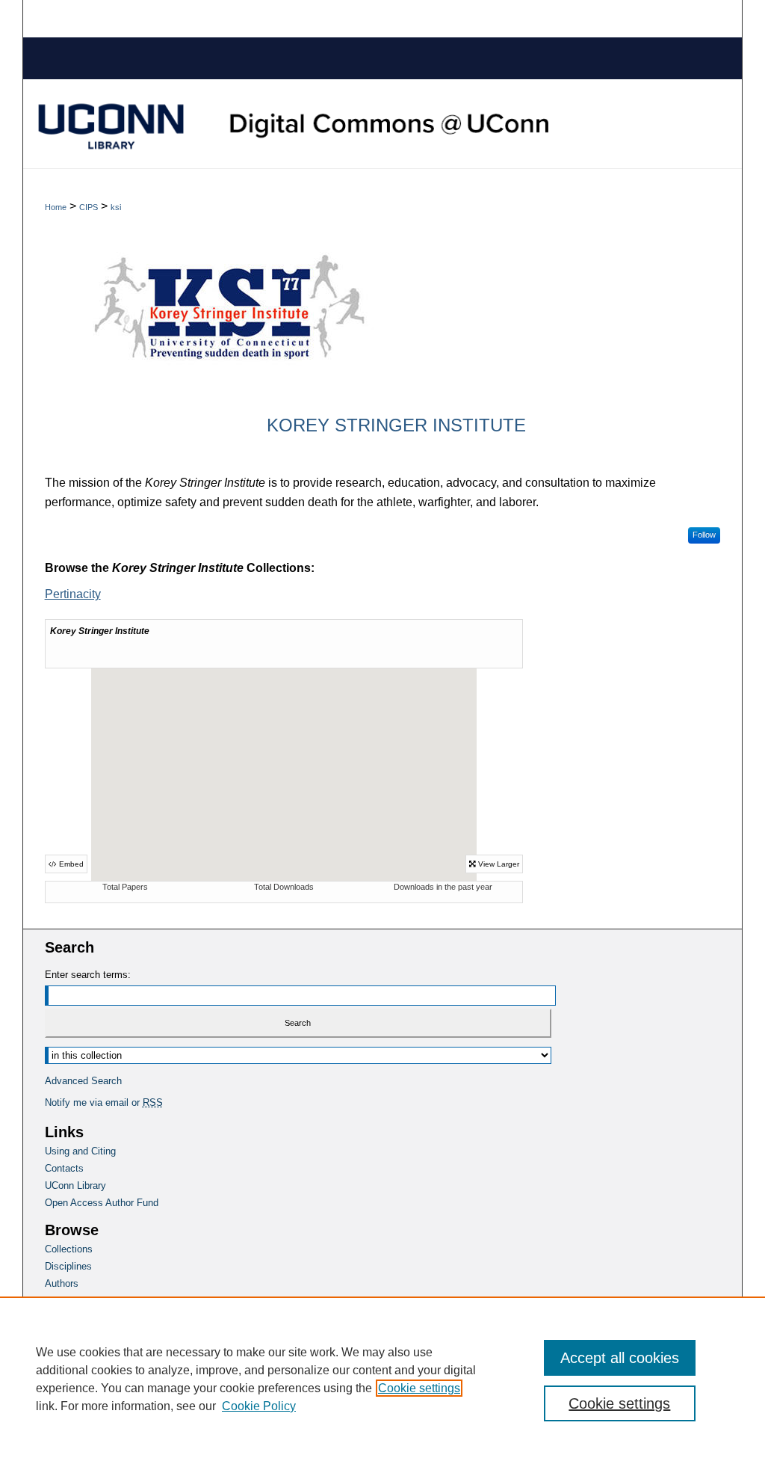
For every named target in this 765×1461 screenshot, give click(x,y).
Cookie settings (419, 1388)
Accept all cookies (619, 1358)
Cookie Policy (259, 1406)
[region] (382, 1379)
